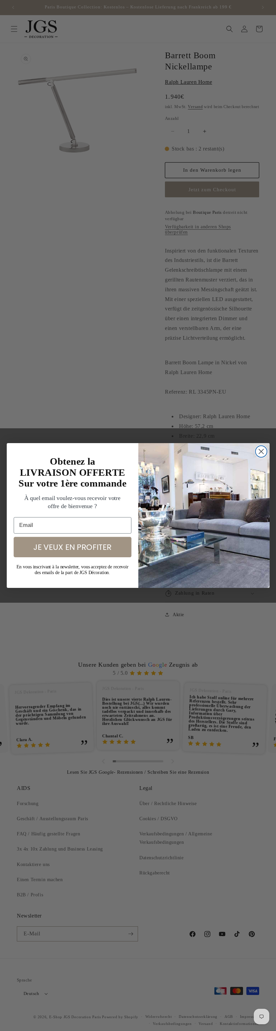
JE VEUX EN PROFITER (72, 546)
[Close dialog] (261, 451)
